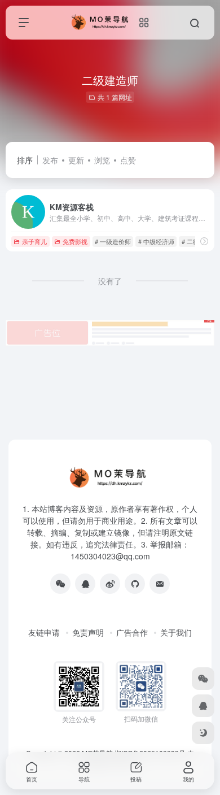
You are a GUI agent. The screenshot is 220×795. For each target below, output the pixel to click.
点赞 (128, 160)
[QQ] (85, 584)
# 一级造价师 (113, 241)
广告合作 (132, 632)
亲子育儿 (34, 241)
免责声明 (88, 632)
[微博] (110, 584)
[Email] (159, 584)
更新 (76, 160)
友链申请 (44, 632)
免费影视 (75, 241)
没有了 (110, 280)
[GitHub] (135, 584)
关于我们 (176, 632)
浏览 (102, 160)
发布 (50, 160)
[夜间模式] (203, 733)
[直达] (204, 240)
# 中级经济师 (156, 241)
